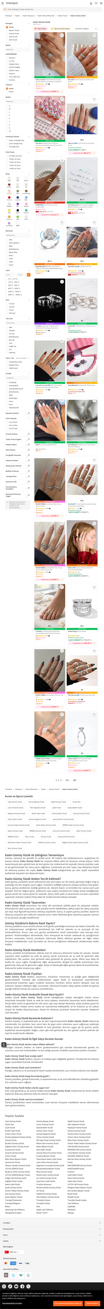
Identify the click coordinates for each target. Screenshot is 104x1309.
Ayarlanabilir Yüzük (75, 807)
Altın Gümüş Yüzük (15, 848)
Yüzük (43, 789)
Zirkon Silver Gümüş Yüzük (79, 1137)
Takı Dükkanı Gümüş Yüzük (47, 1197)
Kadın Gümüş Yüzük (15, 831)
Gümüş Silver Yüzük (59, 813)
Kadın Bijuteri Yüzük (44, 1146)
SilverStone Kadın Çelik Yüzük (49, 1159)
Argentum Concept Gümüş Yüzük (50, 1165)
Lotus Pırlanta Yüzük (15, 807)
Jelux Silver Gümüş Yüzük (47, 1162)
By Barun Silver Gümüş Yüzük (17, 1171)
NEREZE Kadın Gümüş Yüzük (73, 825)
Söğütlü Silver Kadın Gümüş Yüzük (75, 842)
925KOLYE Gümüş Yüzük (46, 1194)
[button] (17, 23)
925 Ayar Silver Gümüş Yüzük (48, 1140)
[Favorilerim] (96, 3)
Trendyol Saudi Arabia (77, 1200)
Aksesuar (18, 789)
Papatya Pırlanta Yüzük (16, 813)
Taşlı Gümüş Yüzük (15, 802)
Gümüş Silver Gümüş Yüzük (63, 819)
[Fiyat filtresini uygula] (28, 274)
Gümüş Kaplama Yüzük (37, 819)
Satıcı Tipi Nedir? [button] (21, 358)
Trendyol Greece (43, 1200)
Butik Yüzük (72, 1194)
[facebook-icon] (22, 1286)
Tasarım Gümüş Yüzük (14, 1153)
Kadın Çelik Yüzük (12, 1184)
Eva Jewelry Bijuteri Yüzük (79, 1190)
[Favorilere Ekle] (62, 35)
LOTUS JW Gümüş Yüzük (78, 1184)
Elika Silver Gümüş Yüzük (78, 1140)
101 (67, 780)
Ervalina (71, 1171)
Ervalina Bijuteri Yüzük (45, 1156)
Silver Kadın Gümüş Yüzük (46, 825)
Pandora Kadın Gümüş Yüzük (48, 1187)
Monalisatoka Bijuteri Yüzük (48, 1168)
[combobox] (86, 29)
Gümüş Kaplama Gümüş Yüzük (18, 1137)
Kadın (17, 16)
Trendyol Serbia (43, 1203)
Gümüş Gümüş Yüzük (81, 813)
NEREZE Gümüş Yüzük (37, 831)
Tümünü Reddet (92, 1303)
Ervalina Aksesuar (43, 1184)
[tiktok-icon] (10, 1286)
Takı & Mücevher (31, 789)
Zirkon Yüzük (10, 1156)
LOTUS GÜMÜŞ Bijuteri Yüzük (17, 1175)
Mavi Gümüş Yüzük (44, 1171)
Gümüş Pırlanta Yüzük (66, 837)
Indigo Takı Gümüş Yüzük (15, 1178)
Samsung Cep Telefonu (15, 1209)
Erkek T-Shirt (41, 1212)
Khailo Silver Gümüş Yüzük (47, 1175)
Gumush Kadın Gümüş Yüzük (19, 825)
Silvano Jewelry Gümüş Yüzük (17, 1165)
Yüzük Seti (76, 802)
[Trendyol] (11, 3)
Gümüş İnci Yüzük (12, 1162)
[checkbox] (9, 179)
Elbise (7, 1206)
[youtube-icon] (16, 1286)
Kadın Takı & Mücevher (46, 16)
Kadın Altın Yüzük (75, 1181)
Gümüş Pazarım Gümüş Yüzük (49, 1153)
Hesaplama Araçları (13, 1212)
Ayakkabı (71, 1206)
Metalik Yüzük (73, 1197)
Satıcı (5, 1235)
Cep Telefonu (73, 1203)
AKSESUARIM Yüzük (76, 1168)
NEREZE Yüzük (13, 837)
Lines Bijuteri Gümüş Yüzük (79, 1153)
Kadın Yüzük (62, 16)
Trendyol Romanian (13, 1200)
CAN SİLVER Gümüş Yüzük (78, 1146)
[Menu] (3, 3)
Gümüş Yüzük (54, 789)
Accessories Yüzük (13, 1149)
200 (74, 780)
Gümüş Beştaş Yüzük (36, 802)
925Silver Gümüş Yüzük (47, 842)
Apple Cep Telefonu (44, 1209)
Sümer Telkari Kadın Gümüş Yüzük (82, 1143)
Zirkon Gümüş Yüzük (45, 1137)
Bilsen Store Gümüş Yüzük (47, 1143)
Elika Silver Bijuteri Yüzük (15, 1159)
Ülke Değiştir (8, 1247)
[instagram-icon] (4, 1286)
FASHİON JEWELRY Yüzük (78, 1156)
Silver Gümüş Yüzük (83, 831)
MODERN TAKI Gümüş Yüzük (79, 1149)
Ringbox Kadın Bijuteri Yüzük (80, 1187)
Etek (38, 1206)
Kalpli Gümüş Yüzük (58, 802)
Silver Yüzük (29, 837)
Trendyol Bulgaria (12, 1203)
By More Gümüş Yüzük (14, 1143)
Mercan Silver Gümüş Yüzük (79, 1159)
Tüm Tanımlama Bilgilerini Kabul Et (68, 1303)
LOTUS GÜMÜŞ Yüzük (14, 1168)
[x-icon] (28, 1286)
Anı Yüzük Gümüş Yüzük (46, 1178)
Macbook (71, 1209)
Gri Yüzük (40, 1190)
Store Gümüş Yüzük (76, 1178)
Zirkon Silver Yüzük (15, 819)
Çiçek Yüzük (56, 807)
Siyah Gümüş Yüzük (13, 1187)
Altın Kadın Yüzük (43, 1149)
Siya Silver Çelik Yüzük (45, 1181)
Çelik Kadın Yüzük (75, 1175)
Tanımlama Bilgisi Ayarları (12, 1303)
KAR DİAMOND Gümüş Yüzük (80, 1165)
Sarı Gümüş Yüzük (12, 1194)
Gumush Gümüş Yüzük (61, 831)
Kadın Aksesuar (28, 16)
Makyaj (71, 1212)
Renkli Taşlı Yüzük (38, 813)
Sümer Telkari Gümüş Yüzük (17, 1190)
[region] (52, 1299)
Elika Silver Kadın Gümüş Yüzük (19, 842)
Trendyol (8, 16)
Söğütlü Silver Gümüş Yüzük (17, 1146)
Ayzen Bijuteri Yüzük (13, 1197)
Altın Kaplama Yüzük (38, 807)
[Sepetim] (101, 3)
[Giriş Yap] (91, 3)
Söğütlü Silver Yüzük (13, 1181)
